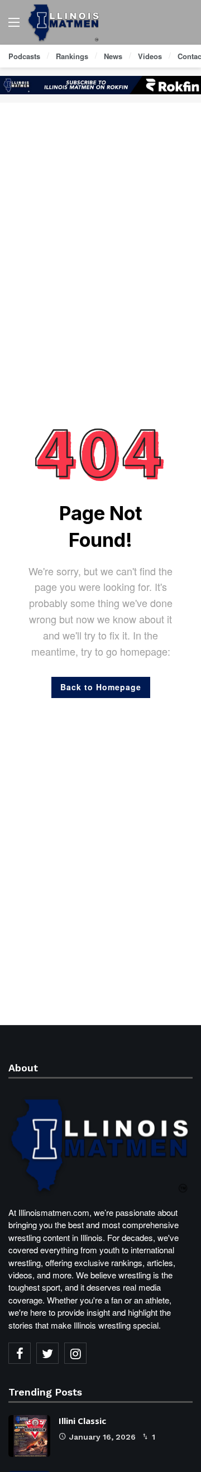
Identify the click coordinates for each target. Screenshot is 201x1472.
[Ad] (100, 85)
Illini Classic (82, 1420)
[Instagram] (75, 1353)
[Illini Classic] (29, 1436)
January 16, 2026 (102, 1436)
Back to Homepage (100, 686)
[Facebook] (19, 1353)
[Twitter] (47, 1353)
